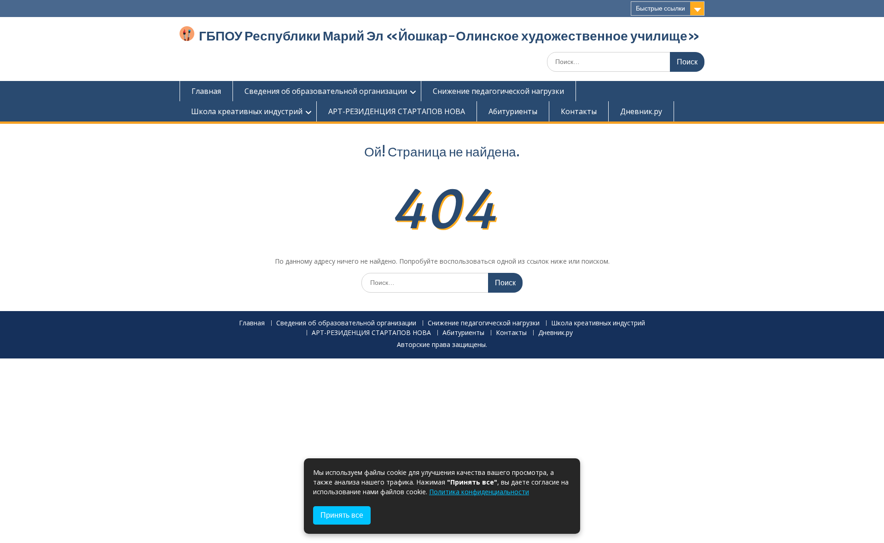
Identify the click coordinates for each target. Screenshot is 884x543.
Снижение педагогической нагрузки (498, 91)
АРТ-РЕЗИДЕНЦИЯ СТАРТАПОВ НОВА (396, 111)
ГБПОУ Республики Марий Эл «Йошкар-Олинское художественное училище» (449, 36)
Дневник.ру (641, 111)
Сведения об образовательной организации (325, 91)
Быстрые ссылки (660, 8)
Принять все (341, 515)
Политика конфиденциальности (479, 491)
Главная (206, 91)
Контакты (579, 111)
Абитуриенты (513, 111)
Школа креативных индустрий (246, 111)
